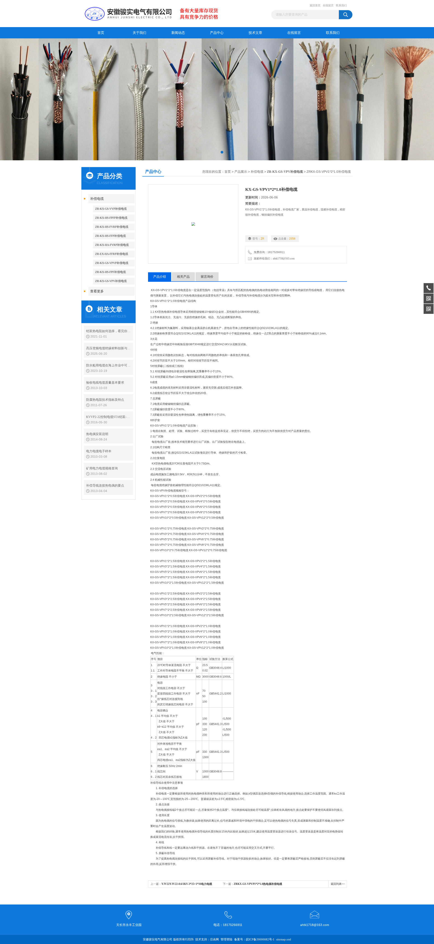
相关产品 (183, 276)
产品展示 (240, 171)
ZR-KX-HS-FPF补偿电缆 (110, 272)
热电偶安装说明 (97, 434)
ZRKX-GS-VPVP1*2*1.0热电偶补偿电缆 (258, 884)
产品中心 (217, 33)
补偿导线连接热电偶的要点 (105, 485)
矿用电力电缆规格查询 (102, 468)
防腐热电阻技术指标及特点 (105, 399)
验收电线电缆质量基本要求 (105, 382)
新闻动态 (178, 33)
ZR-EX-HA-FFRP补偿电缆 (111, 254)
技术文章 (255, 33)
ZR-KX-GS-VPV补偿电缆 (111, 281)
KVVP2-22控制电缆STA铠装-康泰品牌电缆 (108, 417)
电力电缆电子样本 (98, 451)
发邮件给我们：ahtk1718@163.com (273, 258)
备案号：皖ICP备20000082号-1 (254, 939)
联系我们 (341, 5)
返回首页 (315, 5)
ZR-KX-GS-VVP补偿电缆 (111, 208)
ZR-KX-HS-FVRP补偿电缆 (111, 226)
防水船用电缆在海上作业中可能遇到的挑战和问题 (108, 365)
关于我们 (139, 33)
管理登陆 (226, 939)
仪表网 (214, 939)
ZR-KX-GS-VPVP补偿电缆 (111, 263)
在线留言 (328, 5)
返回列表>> (338, 884)
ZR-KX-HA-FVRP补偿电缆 (112, 245)
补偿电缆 (97, 198)
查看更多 (97, 291)
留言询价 (207, 276)
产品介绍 (159, 276)
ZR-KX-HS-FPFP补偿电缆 (111, 217)
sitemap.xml (283, 939)
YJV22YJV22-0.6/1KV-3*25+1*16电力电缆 (186, 884)
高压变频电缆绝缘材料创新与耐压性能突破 (108, 348)
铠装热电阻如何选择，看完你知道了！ (108, 331)
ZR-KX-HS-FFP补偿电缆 (110, 236)
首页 (100, 33)
